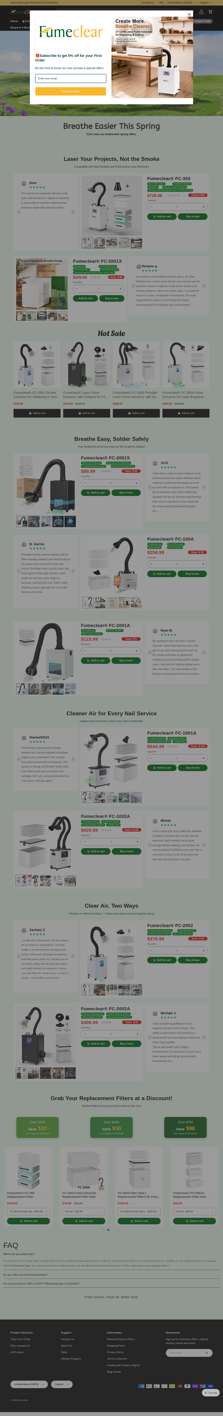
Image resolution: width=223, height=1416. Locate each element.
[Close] (189, 14)
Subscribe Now (71, 91)
